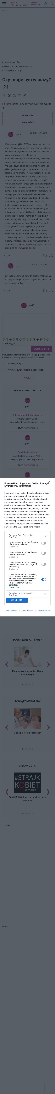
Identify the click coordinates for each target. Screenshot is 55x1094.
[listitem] (27, 536)
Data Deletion (11, 610)
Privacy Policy (44, 610)
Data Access (27, 610)
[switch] (43, 543)
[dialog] (27, 547)
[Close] (49, 483)
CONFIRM (16, 600)
